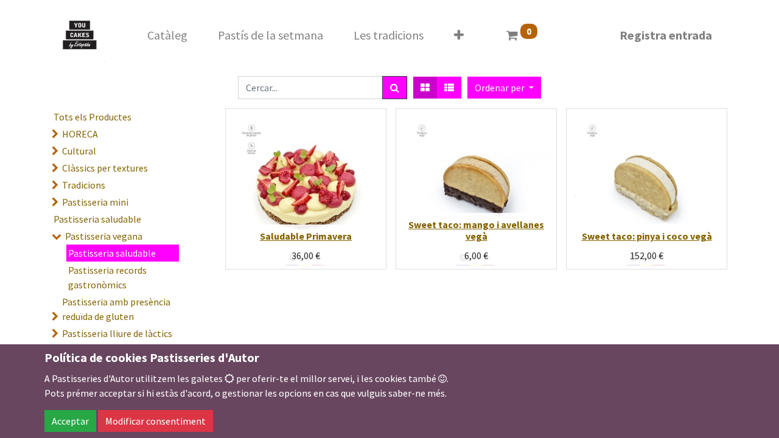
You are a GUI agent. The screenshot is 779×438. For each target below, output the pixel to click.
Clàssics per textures (105, 168)
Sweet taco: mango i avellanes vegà (476, 230)
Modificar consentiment (155, 421)
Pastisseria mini (95, 202)
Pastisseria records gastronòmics (107, 277)
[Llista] (449, 88)
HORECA (80, 134)
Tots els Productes (92, 117)
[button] (459, 35)
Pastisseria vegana (103, 236)
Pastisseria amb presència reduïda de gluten (116, 309)
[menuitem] (167, 35)
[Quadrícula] (425, 88)
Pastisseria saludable (97, 219)
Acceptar (70, 421)
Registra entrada (666, 35)
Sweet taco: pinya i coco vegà (647, 236)
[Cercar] (394, 87)
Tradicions (83, 185)
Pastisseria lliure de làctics (117, 333)
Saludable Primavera (306, 236)
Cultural (79, 151)
